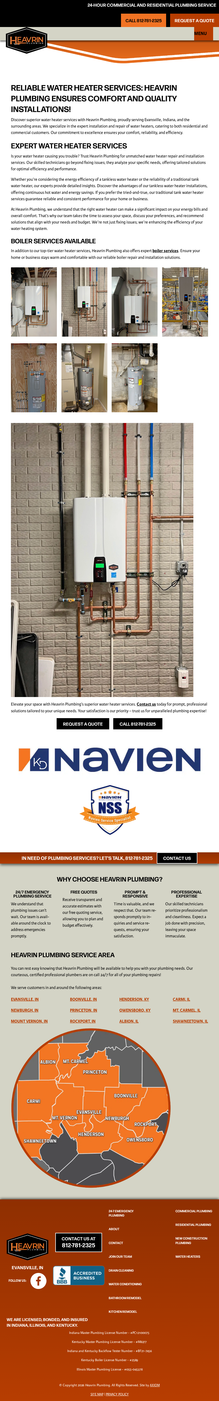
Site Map (97, 1394)
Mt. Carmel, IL (187, 1010)
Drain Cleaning (121, 1270)
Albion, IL (129, 1021)
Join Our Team (120, 1256)
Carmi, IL (181, 999)
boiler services (165, 250)
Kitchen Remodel (123, 1311)
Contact (116, 1242)
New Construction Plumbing (191, 1240)
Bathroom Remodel (125, 1297)
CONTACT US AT (79, 1242)
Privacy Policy (117, 1394)
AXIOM (155, 1385)
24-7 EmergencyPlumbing (121, 1212)
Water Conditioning (125, 1284)
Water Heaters (187, 1256)
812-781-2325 (139, 858)
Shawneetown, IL (190, 1021)
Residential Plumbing (193, 1224)
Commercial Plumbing (193, 1210)
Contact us (146, 704)
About (114, 1229)
